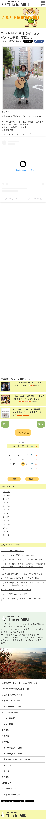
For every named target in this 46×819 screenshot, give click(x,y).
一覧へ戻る (23, 432)
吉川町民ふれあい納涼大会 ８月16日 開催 (20, 578)
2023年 (6, 503)
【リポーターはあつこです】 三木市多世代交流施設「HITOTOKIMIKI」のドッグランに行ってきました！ (23, 566)
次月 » (32, 479)
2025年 (6, 495)
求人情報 (5, 730)
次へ (40, 424)
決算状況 (5, 742)
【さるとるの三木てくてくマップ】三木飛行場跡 (22, 560)
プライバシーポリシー (11, 795)
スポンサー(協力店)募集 (12, 748)
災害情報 (5, 777)
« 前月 (14, 479)
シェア (40, 41)
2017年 (6, 524)
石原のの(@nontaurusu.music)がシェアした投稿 (23, 199)
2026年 (6, 492)
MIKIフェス (25, 379)
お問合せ (5, 771)
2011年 (6, 535)
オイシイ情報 (7, 724)
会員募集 (5, 736)
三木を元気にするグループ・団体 (16, 759)
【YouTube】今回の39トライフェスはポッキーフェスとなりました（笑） (28, 398)
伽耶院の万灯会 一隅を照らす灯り (16, 590)
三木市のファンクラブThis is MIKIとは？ (19, 683)
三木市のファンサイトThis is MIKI (14, 814)
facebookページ (9, 789)
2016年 (6, 528)
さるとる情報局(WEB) (20, 17)
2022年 (6, 506)
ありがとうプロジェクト (12, 695)
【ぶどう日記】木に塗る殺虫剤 (14, 594)
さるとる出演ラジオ (10, 712)
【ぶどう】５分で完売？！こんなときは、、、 (21, 555)
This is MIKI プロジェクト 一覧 (15, 689)
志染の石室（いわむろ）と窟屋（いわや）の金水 (22, 574)
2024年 (6, 499)
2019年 (6, 517)
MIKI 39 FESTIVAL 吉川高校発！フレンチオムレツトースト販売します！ (28, 412)
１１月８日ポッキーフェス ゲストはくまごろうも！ (28, 384)
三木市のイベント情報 (11, 701)
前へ (5, 424)
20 (23, 464)
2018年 (6, 521)
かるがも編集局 (8, 718)
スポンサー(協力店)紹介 (12, 754)
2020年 (6, 513)
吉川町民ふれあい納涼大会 (12, 551)
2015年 (6, 531)
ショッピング (7, 765)
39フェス (15, 379)
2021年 (6, 510)
